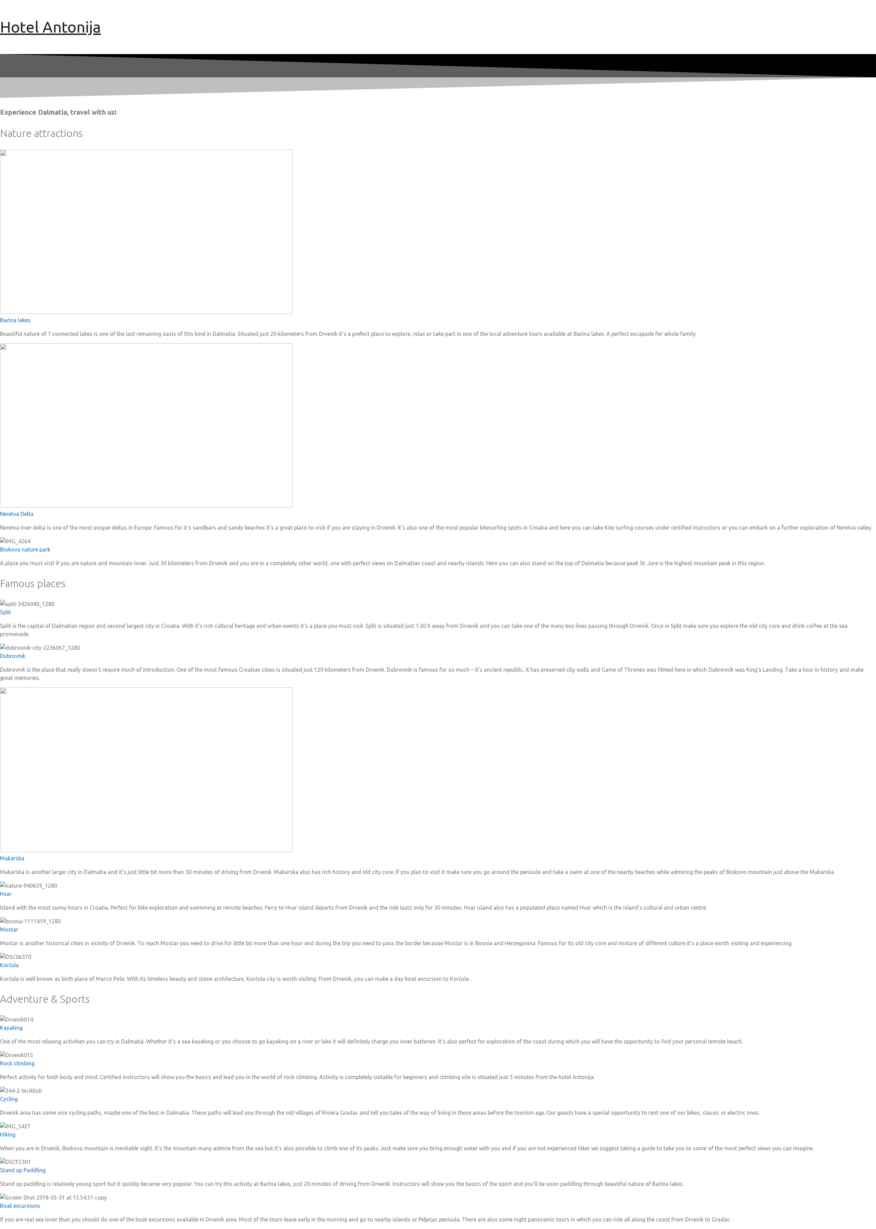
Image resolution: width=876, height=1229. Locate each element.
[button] (438, 320)
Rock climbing (17, 1063)
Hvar (6, 894)
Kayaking (11, 1028)
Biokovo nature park (25, 549)
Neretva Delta (17, 514)
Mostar (9, 929)
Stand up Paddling (23, 1170)
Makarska (12, 858)
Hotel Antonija (50, 27)
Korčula (9, 965)
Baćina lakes (15, 320)
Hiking (7, 1134)
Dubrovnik (12, 656)
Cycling (9, 1099)
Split (5, 612)
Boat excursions (20, 1206)
